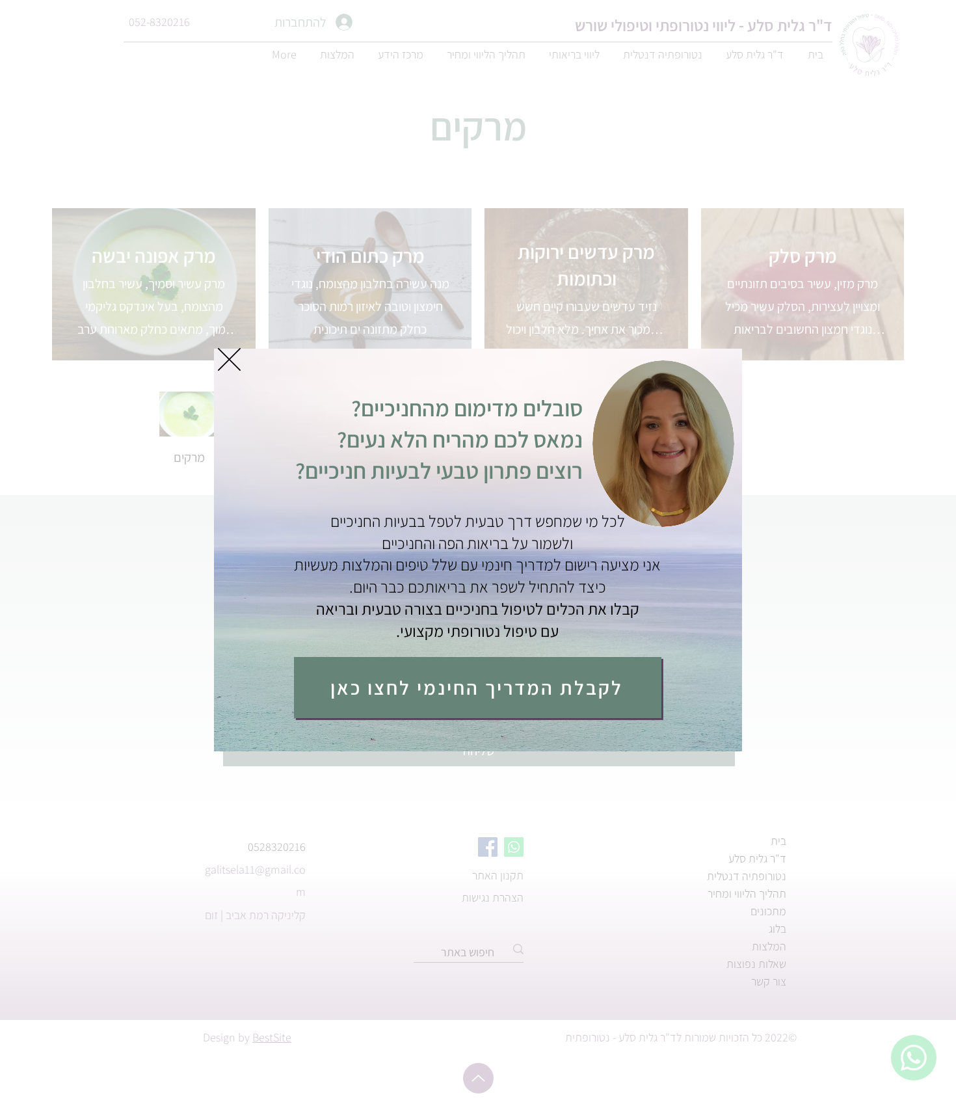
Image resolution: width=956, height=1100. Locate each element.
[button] (229, 359)
